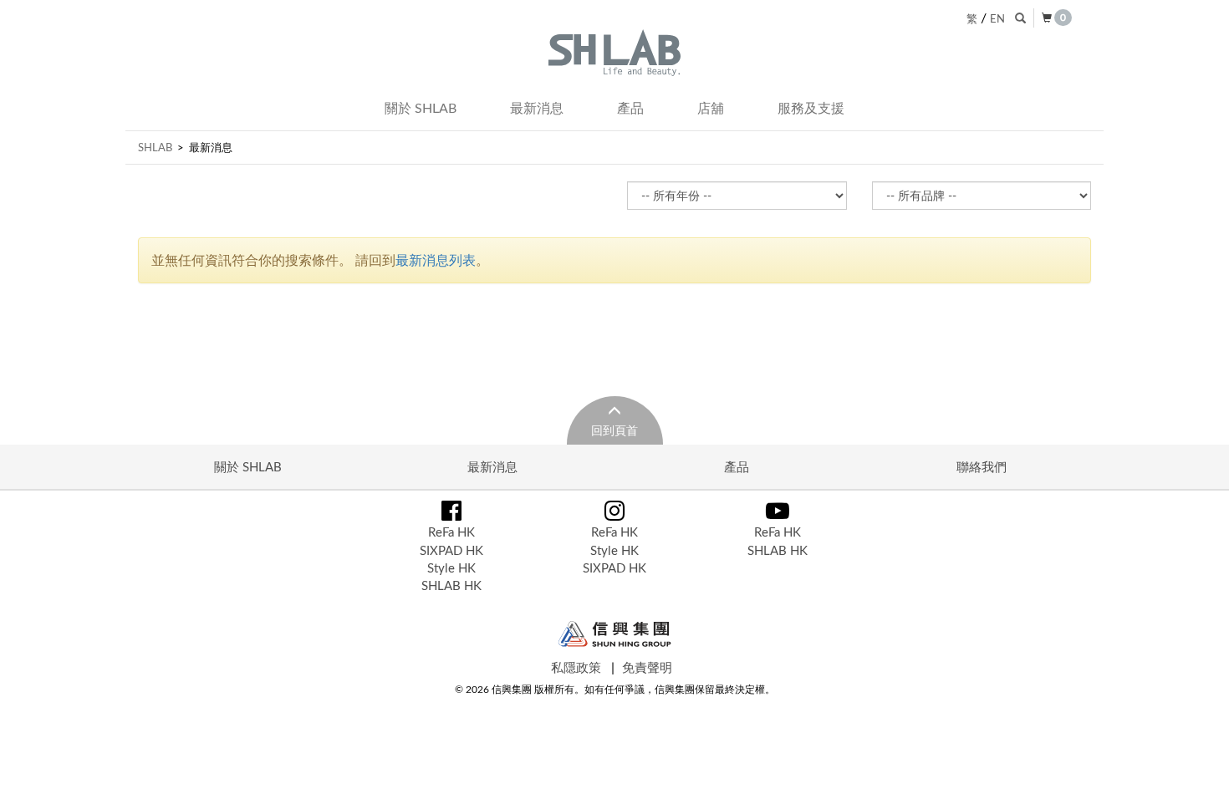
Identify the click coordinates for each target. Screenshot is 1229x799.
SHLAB (155, 147)
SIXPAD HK (451, 550)
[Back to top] (1199, 769)
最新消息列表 (435, 260)
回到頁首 (614, 430)
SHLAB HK (451, 585)
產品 (630, 108)
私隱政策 (576, 667)
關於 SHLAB (420, 108)
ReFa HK (451, 531)
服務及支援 (811, 108)
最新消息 (537, 108)
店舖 (710, 108)
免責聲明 (647, 667)
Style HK (451, 567)
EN (997, 18)
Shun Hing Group (615, 634)
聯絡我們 (981, 466)
